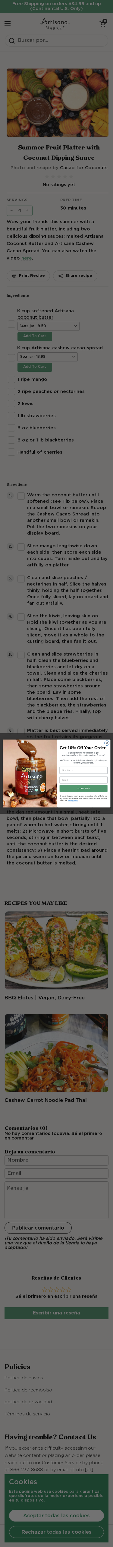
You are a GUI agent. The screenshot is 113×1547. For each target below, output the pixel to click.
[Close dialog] (106, 743)
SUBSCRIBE (83, 788)
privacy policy (72, 800)
